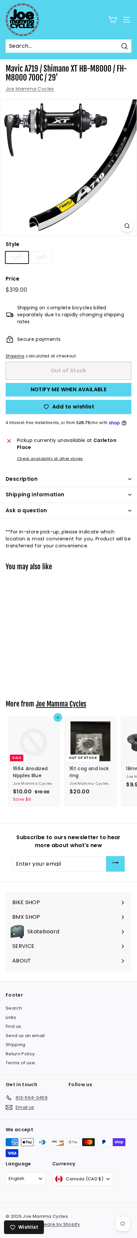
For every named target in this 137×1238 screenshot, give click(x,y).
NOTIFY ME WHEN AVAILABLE (69, 389)
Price (13, 278)
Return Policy (20, 1054)
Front (17, 257)
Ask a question (26, 510)
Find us (13, 1026)
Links (11, 1017)
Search (14, 1008)
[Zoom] (127, 226)
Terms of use (20, 1063)
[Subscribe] (115, 864)
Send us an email (25, 1035)
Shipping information (35, 494)
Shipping (15, 356)
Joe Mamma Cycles (30, 89)
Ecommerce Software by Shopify (43, 1224)
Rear (41, 257)
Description (22, 478)
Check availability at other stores (50, 458)
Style (13, 244)
